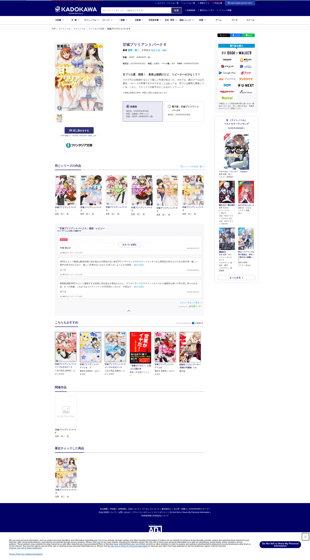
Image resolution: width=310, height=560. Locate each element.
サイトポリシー (160, 512)
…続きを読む (146, 243)
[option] (67, 417)
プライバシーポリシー (142, 512)
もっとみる (235, 277)
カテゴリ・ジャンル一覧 (168, 3)
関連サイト (205, 3)
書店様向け (166, 509)
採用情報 (122, 509)
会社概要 (104, 509)
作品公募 (218, 3)
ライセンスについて (150, 509)
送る (250, 35)
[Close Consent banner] (305, 536)
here (99, 542)
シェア (237, 35)
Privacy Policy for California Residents (25, 554)
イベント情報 (225, 10)
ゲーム (219, 20)
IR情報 (113, 509)
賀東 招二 (133, 50)
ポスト (225, 35)
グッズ (235, 20)
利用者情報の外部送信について (155, 516)
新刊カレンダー (207, 10)
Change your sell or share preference (25, 548)
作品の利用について (107, 512)
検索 (176, 10)
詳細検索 (191, 10)
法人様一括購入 (180, 509)
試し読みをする (81, 130)
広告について (134, 509)
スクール (250, 20)
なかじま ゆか (159, 50)
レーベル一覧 (189, 3)
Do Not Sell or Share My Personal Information (190, 512)
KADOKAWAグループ (198, 509)
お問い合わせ (124, 512)
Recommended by (184, 323)
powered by (183, 306)
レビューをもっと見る (189, 302)
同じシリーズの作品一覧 (191, 166)
